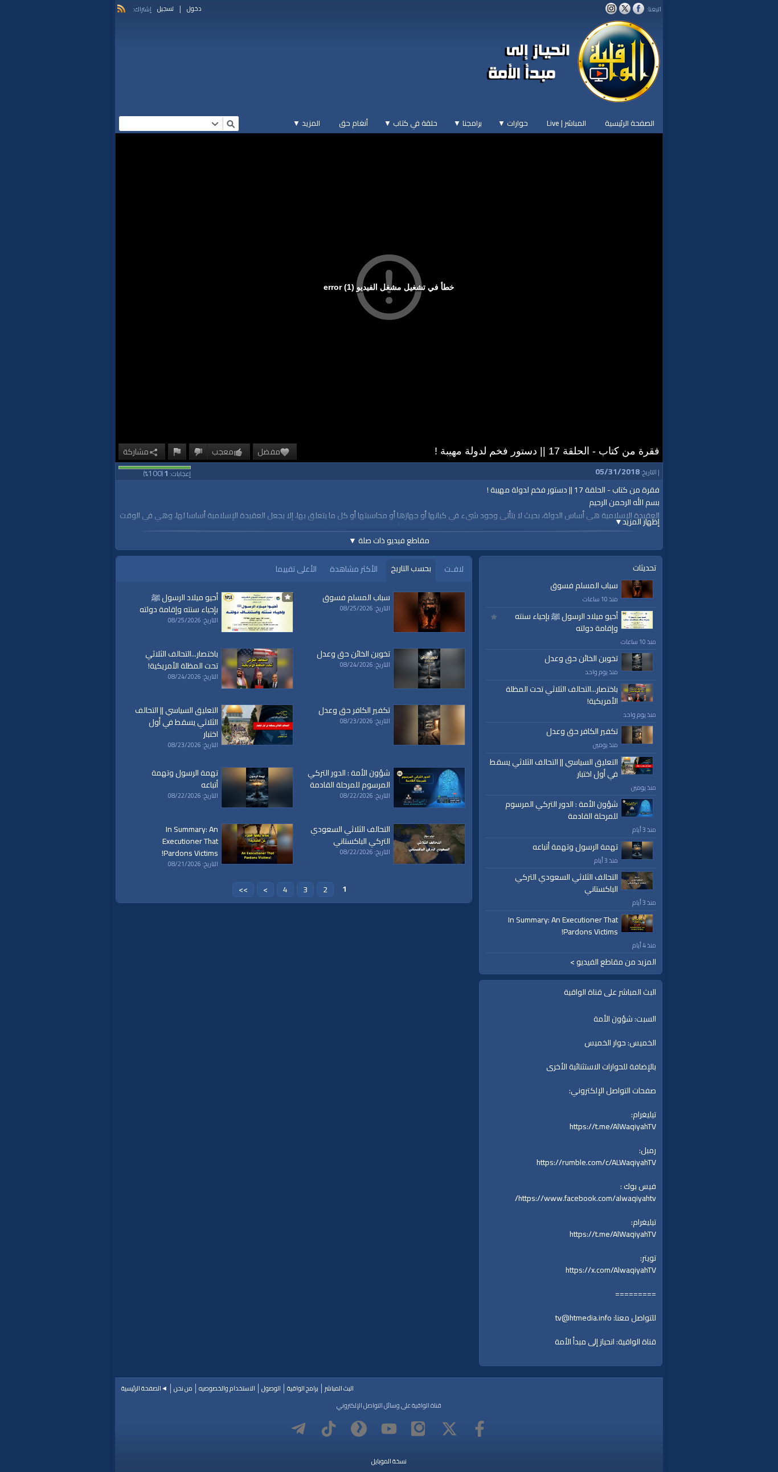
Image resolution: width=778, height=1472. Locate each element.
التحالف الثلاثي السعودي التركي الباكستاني (566, 883)
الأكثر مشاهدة (354, 568)
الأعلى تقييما (296, 568)
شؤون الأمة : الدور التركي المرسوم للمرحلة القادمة (561, 810)
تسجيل (165, 8)
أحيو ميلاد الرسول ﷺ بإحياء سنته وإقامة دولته (566, 622)
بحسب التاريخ (411, 568)
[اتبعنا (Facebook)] (638, 8)
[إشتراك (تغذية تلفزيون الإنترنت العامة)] (121, 8)
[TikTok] (329, 1429)
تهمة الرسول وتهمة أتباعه (575, 846)
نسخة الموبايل (389, 1461)
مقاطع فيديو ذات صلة (389, 540)
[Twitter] (449, 1429)
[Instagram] (419, 1429)
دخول (194, 8)
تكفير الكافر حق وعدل (582, 731)
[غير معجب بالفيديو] (198, 452)
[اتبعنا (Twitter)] (624, 8)
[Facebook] (480, 1429)
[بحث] (231, 123)
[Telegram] (298, 1429)
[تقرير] (177, 452)
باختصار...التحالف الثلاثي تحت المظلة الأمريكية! (562, 695)
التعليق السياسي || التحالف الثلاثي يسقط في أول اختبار (554, 768)
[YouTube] (389, 1429)
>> (243, 889)
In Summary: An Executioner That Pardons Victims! (563, 925)
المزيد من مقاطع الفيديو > (613, 962)
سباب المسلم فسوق (584, 585)
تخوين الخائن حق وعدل (581, 658)
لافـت (454, 568)
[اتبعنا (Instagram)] (611, 8)
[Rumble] (359, 1429)
